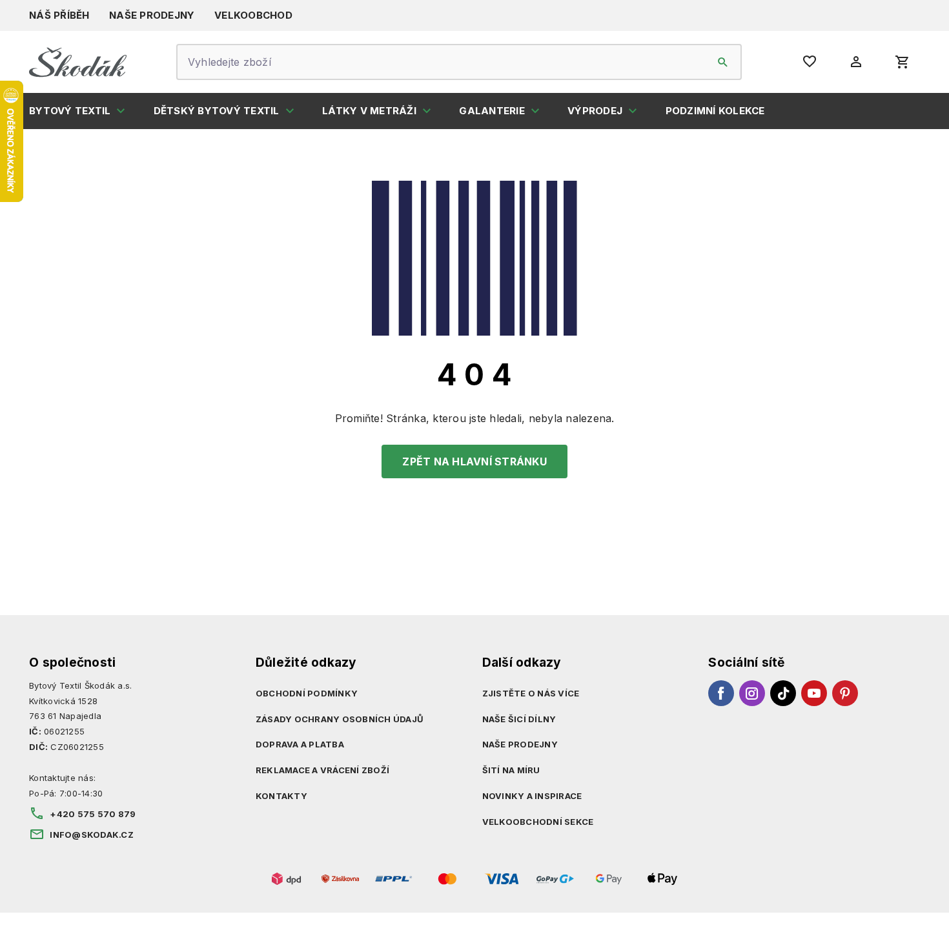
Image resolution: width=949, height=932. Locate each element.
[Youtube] (814, 693)
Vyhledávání (723, 62)
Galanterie (492, 111)
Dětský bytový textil (217, 111)
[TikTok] (783, 693)
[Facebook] (721, 693)
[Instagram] (752, 693)
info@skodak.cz (92, 834)
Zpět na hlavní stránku (474, 461)
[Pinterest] (845, 693)
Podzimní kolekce (715, 111)
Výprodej (594, 111)
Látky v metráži (369, 111)
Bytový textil (69, 111)
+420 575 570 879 (93, 814)
